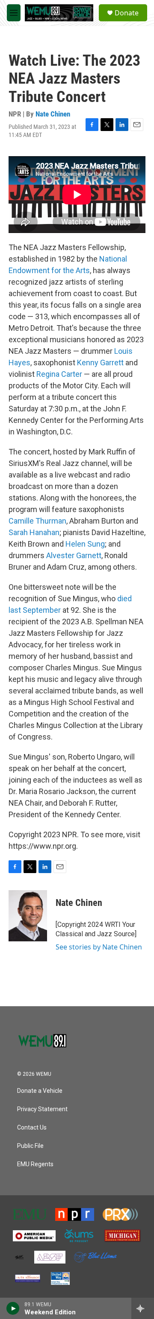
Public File (30, 1146)
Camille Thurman (37, 520)
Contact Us (32, 1127)
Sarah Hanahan (34, 532)
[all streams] (142, 1308)
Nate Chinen (53, 114)
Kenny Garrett (100, 362)
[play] (13, 1308)
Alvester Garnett (73, 555)
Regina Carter (59, 374)
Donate (127, 13)
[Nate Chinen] (28, 915)
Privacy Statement (42, 1109)
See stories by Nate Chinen (99, 947)
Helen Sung (85, 543)
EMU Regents (35, 1164)
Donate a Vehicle (39, 1091)
